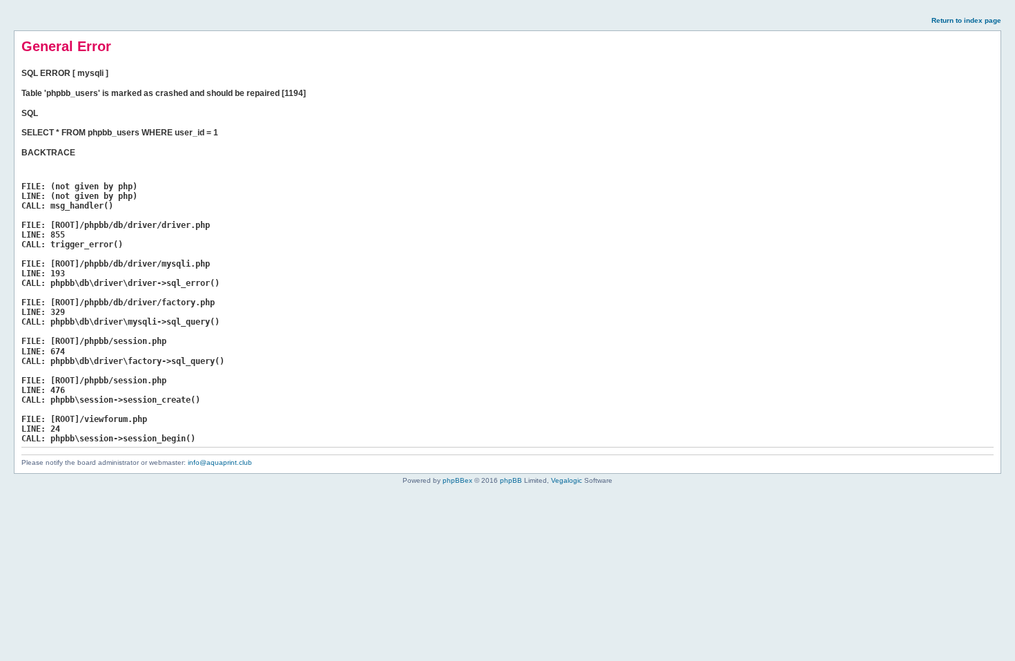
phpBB (511, 480)
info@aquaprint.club (220, 462)
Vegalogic (566, 480)
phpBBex (457, 480)
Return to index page (966, 20)
